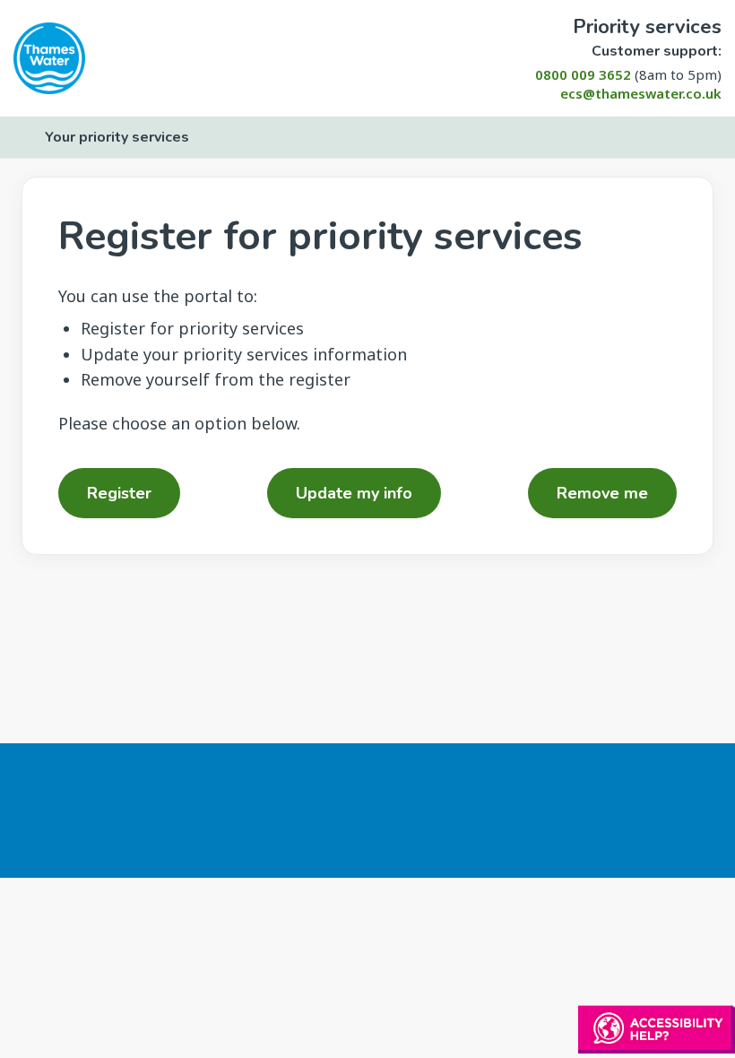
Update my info (354, 493)
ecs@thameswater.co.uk (641, 93)
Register (119, 493)
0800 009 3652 (583, 74)
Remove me (602, 493)
